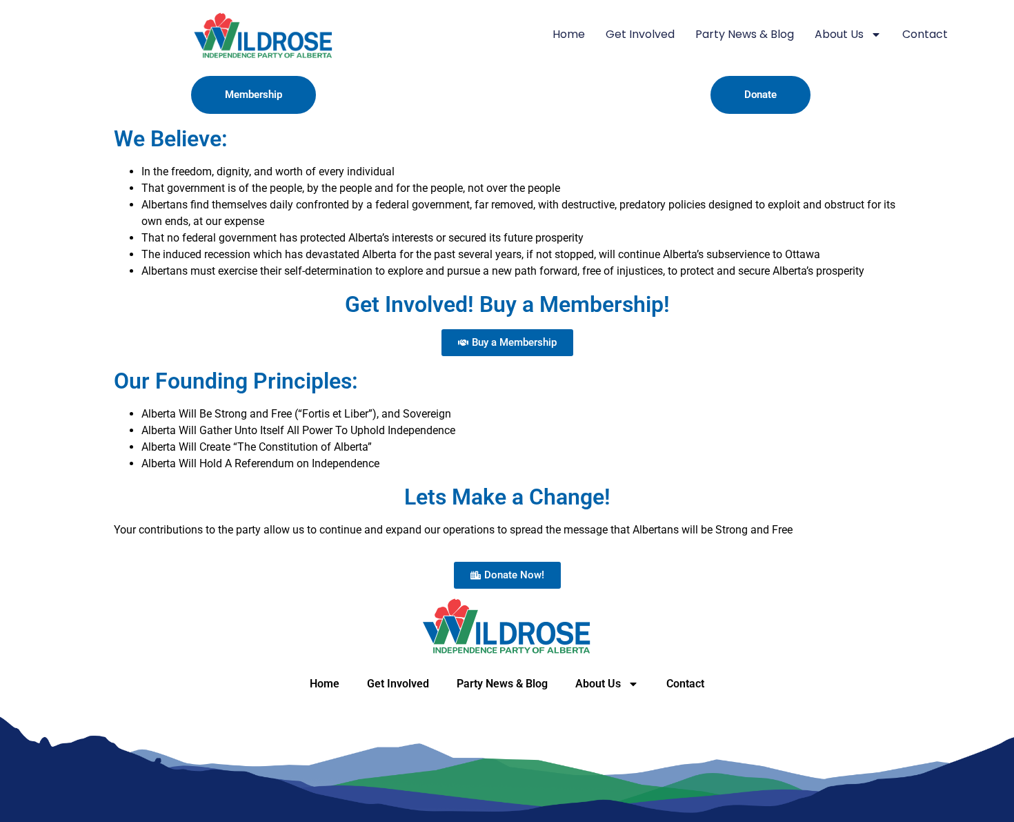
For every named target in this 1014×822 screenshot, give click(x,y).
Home (569, 34)
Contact (925, 34)
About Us (839, 34)
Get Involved (640, 34)
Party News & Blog (744, 34)
